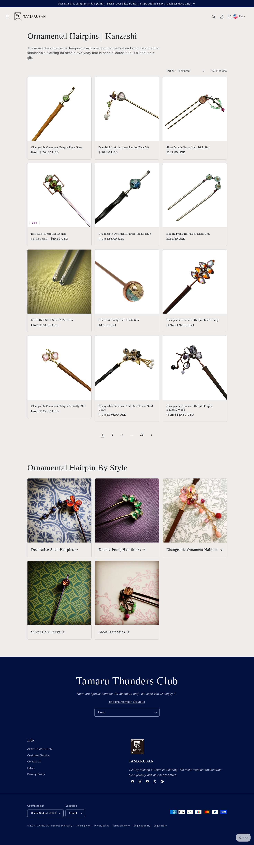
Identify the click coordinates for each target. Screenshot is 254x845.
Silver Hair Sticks (45, 632)
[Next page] (152, 435)
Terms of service (121, 826)
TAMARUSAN (43, 826)
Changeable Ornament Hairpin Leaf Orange (192, 319)
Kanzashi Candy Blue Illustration (119, 319)
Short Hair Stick (112, 632)
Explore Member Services (127, 701)
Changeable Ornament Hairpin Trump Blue (125, 233)
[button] (8, 17)
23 (141, 434)
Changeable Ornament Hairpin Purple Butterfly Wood (189, 408)
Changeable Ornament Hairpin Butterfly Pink (58, 406)
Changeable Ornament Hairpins (192, 550)
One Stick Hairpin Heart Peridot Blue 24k (124, 147)
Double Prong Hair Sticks (120, 550)
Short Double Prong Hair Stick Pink (188, 147)
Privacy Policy (36, 774)
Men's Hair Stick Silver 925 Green (52, 319)
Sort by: (170, 71)
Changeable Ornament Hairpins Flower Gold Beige (126, 408)
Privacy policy (101, 826)
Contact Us (34, 761)
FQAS (31, 768)
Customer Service (38, 755)
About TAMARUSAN (39, 749)
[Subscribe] (155, 712)
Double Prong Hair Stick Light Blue (188, 233)
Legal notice (160, 826)
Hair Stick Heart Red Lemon (48, 233)
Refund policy (83, 826)
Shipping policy (142, 826)
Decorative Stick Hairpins (52, 550)
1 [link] (102, 434)
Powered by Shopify (61, 826)
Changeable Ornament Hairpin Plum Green (57, 147)
